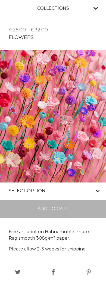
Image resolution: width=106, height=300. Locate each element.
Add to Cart (53, 208)
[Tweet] (17, 272)
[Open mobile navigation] (96, 8)
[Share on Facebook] (53, 272)
